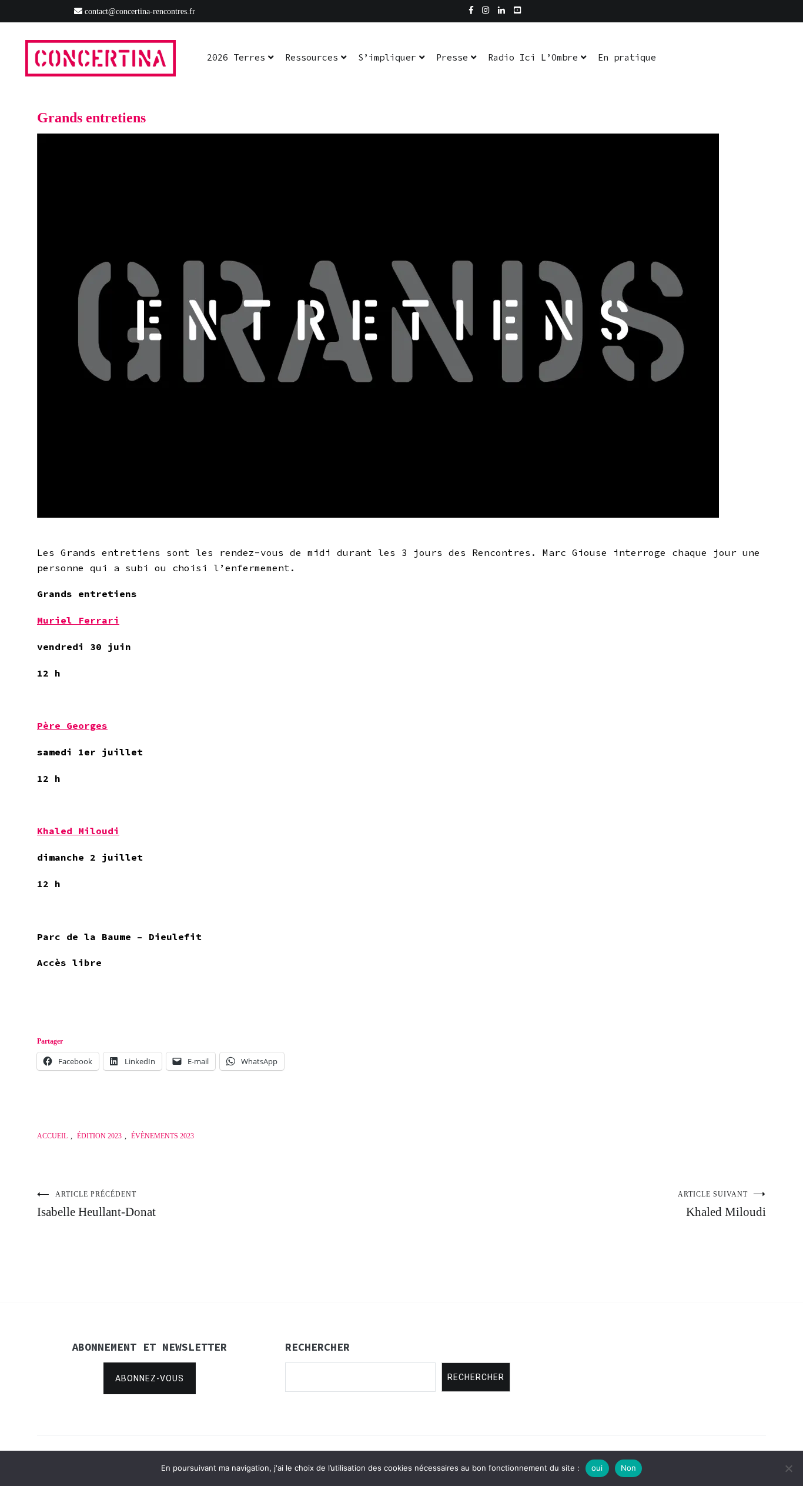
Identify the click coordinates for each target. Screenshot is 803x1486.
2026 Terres (236, 57)
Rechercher (475, 1377)
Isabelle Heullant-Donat (96, 1204)
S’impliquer (387, 57)
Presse (452, 57)
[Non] (788, 1468)
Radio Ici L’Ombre (533, 57)
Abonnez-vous (149, 1378)
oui (597, 1467)
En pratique (627, 57)
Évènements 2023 (162, 1136)
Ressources (311, 57)
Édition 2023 (99, 1136)
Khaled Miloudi (722, 1204)
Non (629, 1467)
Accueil (52, 1136)
